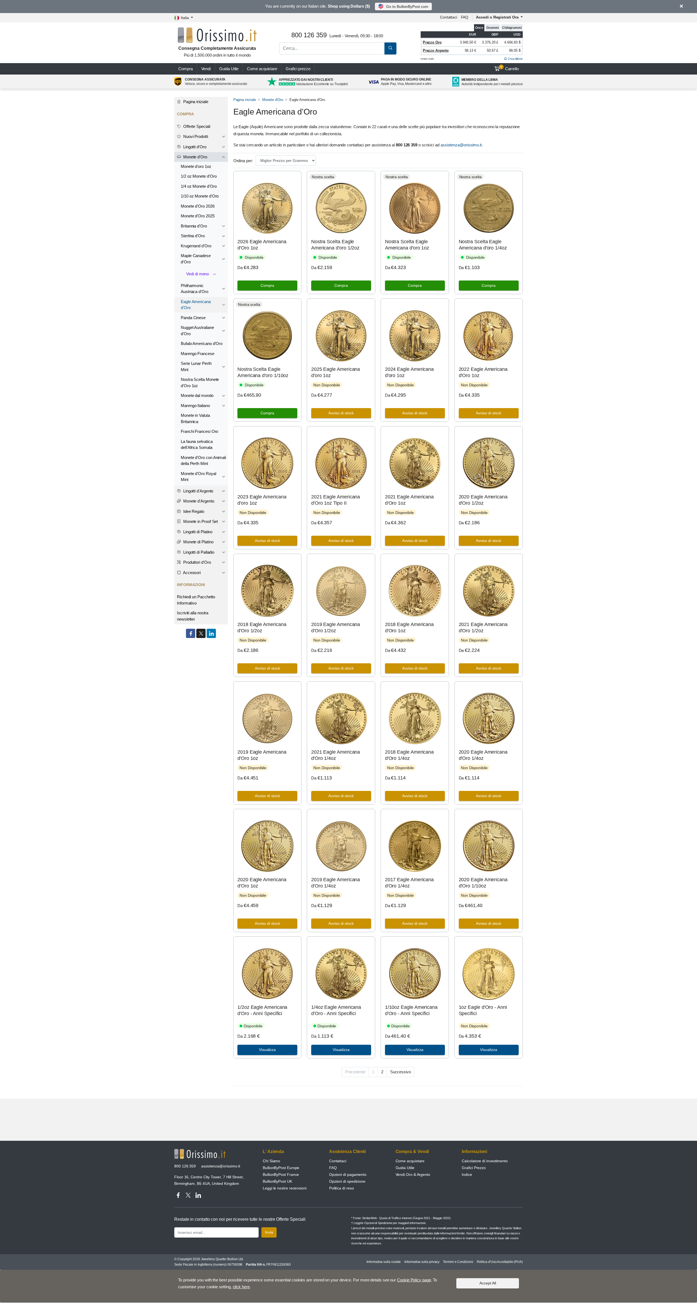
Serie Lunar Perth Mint (196, 366)
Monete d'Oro (272, 100)
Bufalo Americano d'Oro (201, 343)
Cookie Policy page (414, 1280)
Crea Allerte (515, 58)
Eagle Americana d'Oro (196, 304)
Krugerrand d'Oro (196, 245)
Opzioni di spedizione (347, 1181)
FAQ (465, 17)
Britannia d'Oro (194, 226)
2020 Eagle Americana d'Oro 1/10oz (483, 883)
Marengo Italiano (195, 405)
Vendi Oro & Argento (413, 1174)
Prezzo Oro (432, 42)
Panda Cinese (193, 317)
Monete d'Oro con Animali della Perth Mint (203, 460)
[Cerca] (390, 48)
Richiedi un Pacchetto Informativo (196, 599)
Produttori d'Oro (196, 562)
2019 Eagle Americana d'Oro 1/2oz (335, 627)
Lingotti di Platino (197, 531)
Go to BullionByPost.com (407, 6)
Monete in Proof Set (200, 521)
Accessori (191, 572)
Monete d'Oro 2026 (198, 206)
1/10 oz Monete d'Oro (200, 196)
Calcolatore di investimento (485, 1161)
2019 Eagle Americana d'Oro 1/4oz (335, 883)
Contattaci (448, 17)
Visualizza (267, 1049)
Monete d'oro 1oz (196, 166)
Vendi (206, 68)
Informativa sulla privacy (421, 1262)
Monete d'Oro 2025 (198, 216)
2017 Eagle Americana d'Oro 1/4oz (409, 883)
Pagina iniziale (244, 100)
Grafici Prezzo (474, 1168)
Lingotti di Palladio (198, 552)
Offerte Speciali (196, 126)
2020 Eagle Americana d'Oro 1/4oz (483, 755)
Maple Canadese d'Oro (196, 258)
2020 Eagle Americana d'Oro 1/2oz (483, 500)
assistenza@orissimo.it (220, 1166)
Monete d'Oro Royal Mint (198, 476)
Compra (185, 68)
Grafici (298, 68)
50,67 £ (492, 50)
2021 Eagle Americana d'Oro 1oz (409, 500)
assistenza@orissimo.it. (462, 145)
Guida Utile (229, 68)
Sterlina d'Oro (193, 235)
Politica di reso (341, 1188)
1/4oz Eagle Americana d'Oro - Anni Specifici (336, 1010)
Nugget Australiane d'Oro (197, 330)
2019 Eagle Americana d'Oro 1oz (261, 755)
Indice (467, 1174)
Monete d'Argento (198, 501)
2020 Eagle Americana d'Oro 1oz (261, 883)
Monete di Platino (197, 542)
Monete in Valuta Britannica (195, 418)
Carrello (509, 68)
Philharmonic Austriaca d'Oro (194, 288)
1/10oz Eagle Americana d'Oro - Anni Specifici (411, 1010)
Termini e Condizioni (458, 1262)
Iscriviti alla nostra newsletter (192, 616)
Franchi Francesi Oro (199, 431)
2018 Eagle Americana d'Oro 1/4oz (409, 755)
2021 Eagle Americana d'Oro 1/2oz (483, 627)
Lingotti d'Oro (194, 146)
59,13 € (470, 50)
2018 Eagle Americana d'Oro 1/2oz (261, 627)
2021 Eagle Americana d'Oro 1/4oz (335, 755)
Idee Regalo (193, 511)
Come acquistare (262, 68)
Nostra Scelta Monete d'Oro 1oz (200, 382)
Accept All (487, 1283)
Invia (269, 1232)
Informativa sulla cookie (383, 1262)
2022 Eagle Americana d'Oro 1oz (483, 372)
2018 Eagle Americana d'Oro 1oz (409, 627)
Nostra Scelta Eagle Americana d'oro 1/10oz (262, 372)
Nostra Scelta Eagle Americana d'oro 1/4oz (483, 245)
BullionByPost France (281, 1174)
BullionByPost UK (277, 1181)
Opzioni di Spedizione (378, 1223)
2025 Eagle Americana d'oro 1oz (335, 372)
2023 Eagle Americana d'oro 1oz (261, 500)
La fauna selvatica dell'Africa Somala (197, 444)
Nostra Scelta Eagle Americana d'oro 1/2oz (335, 245)
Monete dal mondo (197, 395)
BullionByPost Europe (281, 1168)
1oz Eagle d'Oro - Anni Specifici (483, 1010)
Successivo (400, 1071)
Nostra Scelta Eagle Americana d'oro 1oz (407, 245)
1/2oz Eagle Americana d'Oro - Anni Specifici (262, 1010)
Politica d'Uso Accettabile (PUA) (500, 1262)
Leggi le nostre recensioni (285, 1188)
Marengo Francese (197, 353)
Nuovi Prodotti (195, 136)
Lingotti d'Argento (197, 491)
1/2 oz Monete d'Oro (198, 176)
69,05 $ (515, 50)
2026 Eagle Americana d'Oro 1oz (261, 245)
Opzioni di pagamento (347, 1174)
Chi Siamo (271, 1161)
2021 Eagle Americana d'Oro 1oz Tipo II (335, 500)
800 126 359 (185, 1166)
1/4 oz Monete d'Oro (198, 186)
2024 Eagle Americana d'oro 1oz (409, 372)
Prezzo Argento (436, 50)
